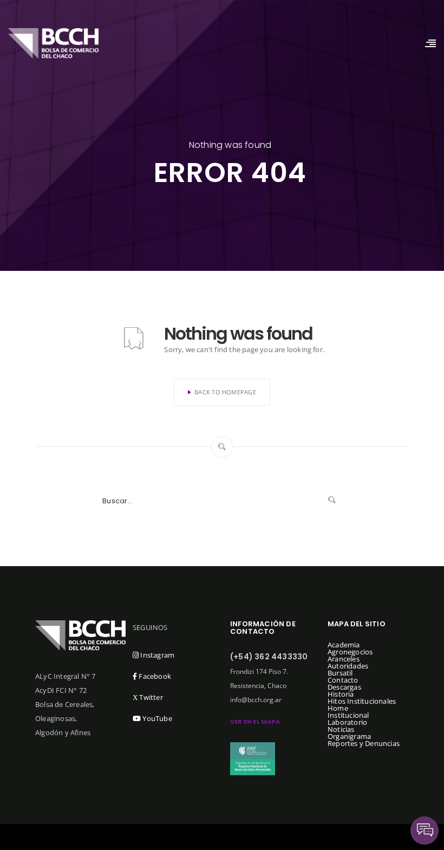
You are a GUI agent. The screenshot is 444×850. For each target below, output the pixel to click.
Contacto (343, 680)
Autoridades (348, 666)
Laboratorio (347, 722)
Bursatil (340, 673)
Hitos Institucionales (362, 701)
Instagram (156, 655)
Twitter (148, 697)
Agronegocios (350, 652)
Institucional (348, 715)
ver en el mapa (255, 721)
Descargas (344, 687)
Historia (341, 694)
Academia (344, 645)
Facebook (154, 676)
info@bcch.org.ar (256, 699)
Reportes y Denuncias (364, 743)
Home (338, 708)
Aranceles (344, 659)
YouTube (156, 718)
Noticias (341, 729)
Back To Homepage (225, 392)
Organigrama (349, 736)
